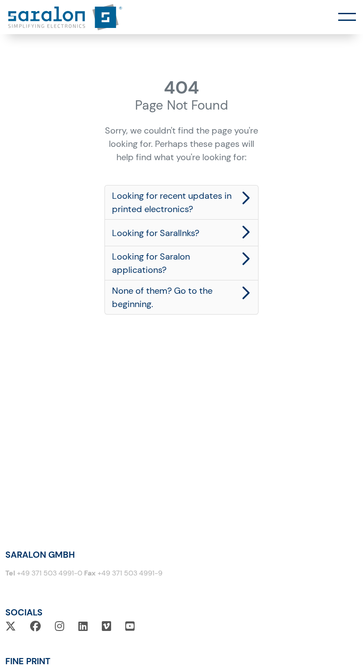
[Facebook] (35, 626)
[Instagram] (59, 626)
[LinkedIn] (83, 626)
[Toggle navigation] (347, 17)
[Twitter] (10, 626)
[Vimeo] (106, 626)
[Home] (65, 17)
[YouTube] (130, 626)
